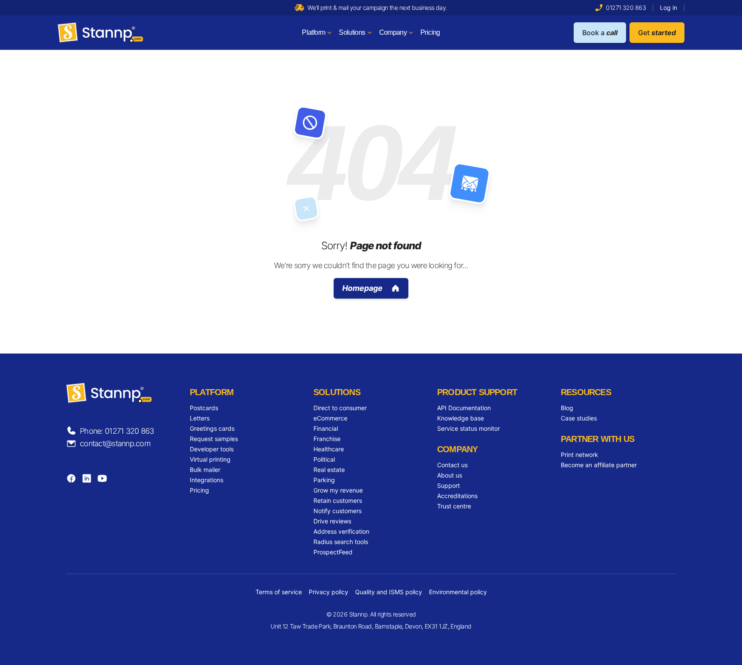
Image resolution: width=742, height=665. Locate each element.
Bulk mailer (205, 469)
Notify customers (337, 510)
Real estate (329, 469)
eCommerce (330, 418)
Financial (325, 428)
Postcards (204, 407)
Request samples (214, 438)
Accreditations (457, 495)
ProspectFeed (333, 552)
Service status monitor (468, 428)
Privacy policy (328, 591)
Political (324, 459)
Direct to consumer (340, 407)
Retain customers (337, 500)
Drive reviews (332, 521)
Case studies (579, 418)
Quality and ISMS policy (388, 591)
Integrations (206, 480)
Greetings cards (212, 428)
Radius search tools (340, 541)
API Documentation (464, 407)
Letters (200, 418)
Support (448, 485)
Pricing (199, 490)
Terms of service (278, 591)
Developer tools (212, 449)
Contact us (452, 465)
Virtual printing (210, 459)
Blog (567, 407)
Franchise (327, 438)
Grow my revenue (338, 490)
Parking (324, 480)
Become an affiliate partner (599, 465)
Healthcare (328, 449)
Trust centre (454, 506)
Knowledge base (460, 418)
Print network (579, 454)
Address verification (341, 531)
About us (449, 475)
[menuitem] (317, 32)
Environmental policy (458, 591)
